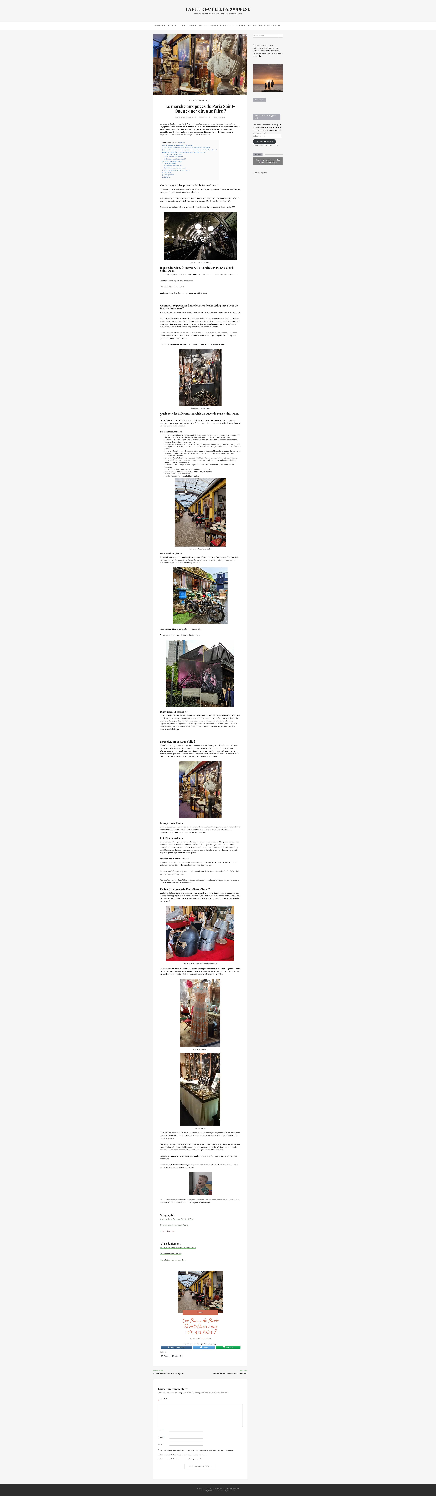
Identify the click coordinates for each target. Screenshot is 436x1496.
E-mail (161, 1437)
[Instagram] (276, 106)
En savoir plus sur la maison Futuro (174, 1225)
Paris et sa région (205, 100)
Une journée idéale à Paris (170, 1254)
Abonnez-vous (264, 141)
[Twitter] (259, 106)
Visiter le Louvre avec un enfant (172, 1260)
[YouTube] (272, 106)
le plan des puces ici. (191, 629)
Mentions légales (260, 173)
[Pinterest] (268, 106)
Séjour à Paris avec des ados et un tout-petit (178, 1248)
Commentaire (163, 1399)
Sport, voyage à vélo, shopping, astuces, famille (221, 25)
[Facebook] (264, 106)
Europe (171, 25)
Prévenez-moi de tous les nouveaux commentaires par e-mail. (183, 1455)
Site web (161, 1444)
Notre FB (258, 154)
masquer (182, 142)
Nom (160, 1430)
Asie (182, 25)
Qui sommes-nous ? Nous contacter (264, 25)
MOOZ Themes (213, 1491)
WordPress (231, 1491)
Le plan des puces (167, 1231)
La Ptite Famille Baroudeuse (184, 117)
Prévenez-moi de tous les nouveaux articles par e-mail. (181, 1459)
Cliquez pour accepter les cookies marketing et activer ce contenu (268, 162)
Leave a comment (219, 117)
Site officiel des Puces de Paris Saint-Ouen (177, 1219)
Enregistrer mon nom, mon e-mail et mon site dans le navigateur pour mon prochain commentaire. (197, 1450)
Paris (196, 100)
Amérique (159, 25)
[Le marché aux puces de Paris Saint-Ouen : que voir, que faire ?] (200, 64)
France (191, 25)
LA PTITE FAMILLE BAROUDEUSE (218, 9)
